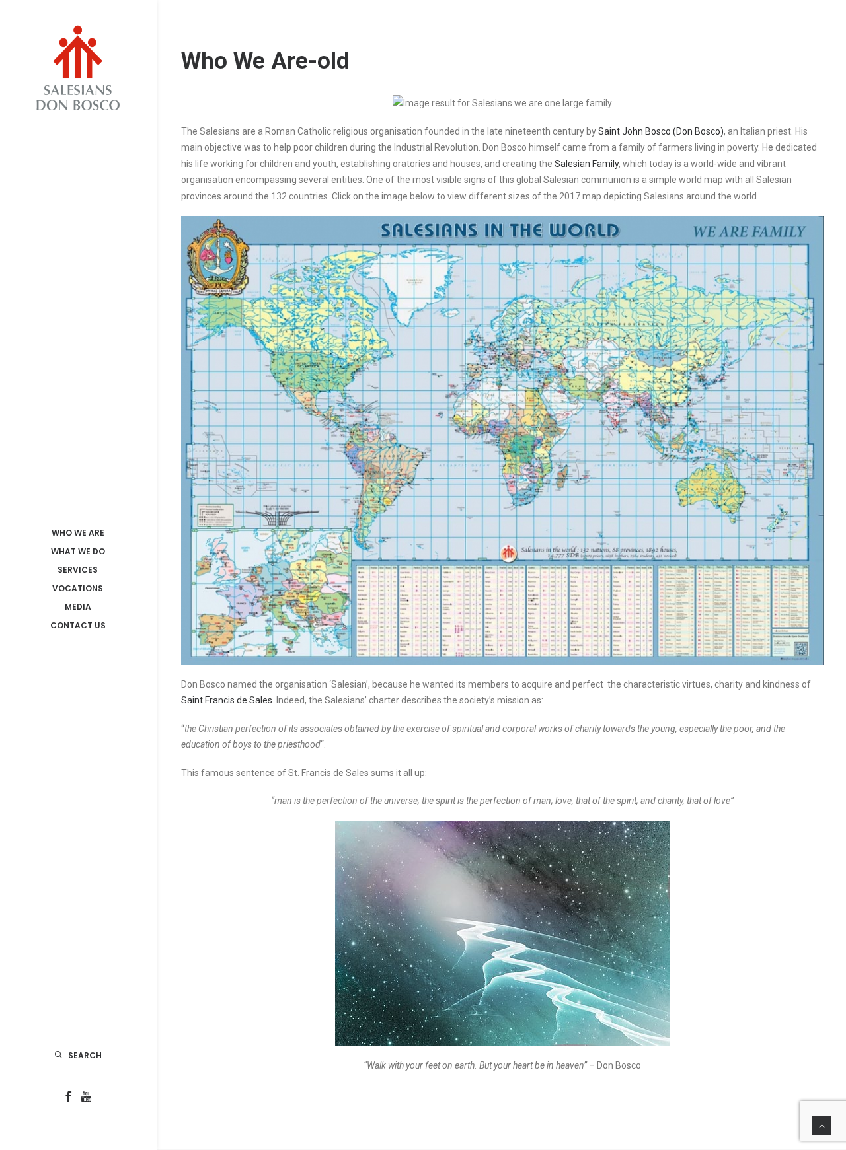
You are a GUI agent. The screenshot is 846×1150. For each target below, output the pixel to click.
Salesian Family (587, 164)
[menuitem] (68, 1097)
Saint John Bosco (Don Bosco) (661, 131)
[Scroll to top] (821, 1125)
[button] (68, 1097)
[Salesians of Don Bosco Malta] (77, 68)
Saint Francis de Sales (226, 700)
